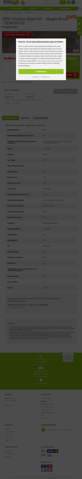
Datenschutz (46, 77)
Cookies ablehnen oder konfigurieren (48, 61)
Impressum (35, 77)
